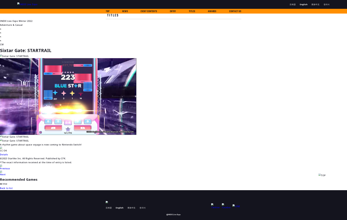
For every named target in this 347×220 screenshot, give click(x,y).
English (304, 4)
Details (4, 154)
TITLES (192, 11)
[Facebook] (226, 206)
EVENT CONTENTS (149, 11)
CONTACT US (235, 11)
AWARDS (212, 11)
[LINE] (237, 206)
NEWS (125, 11)
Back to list (6, 188)
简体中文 (315, 4)
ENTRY (173, 11)
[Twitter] (215, 206)
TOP (107, 11)
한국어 (327, 4)
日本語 (293, 4)
